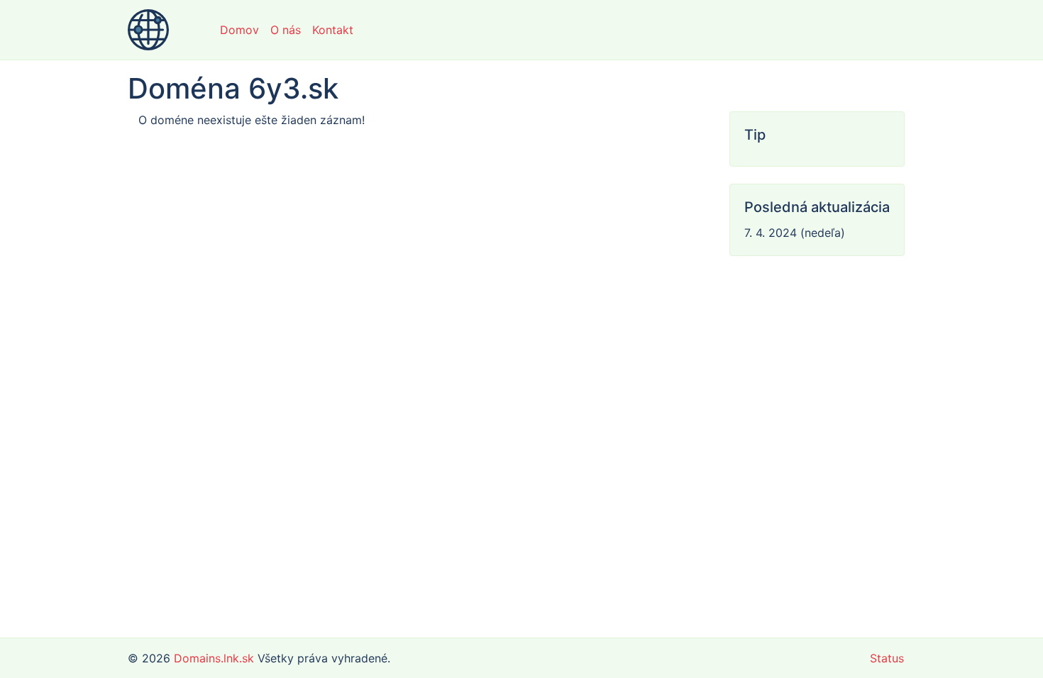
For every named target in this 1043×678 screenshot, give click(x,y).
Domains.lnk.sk (214, 658)
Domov (239, 30)
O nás (285, 30)
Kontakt (332, 30)
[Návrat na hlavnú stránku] (148, 30)
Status (887, 658)
